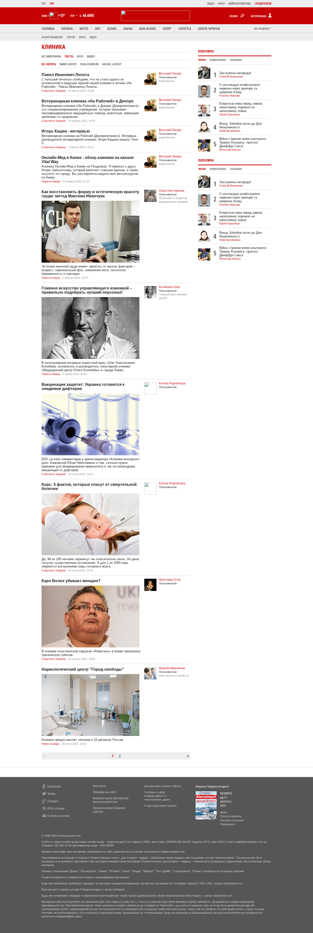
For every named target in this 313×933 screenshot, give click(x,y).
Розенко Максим (229, 95)
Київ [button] (44, 16)
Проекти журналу (231, 816)
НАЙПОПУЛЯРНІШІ (239, 3)
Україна (67, 28)
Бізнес (112, 28)
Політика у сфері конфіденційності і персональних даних (157, 796)
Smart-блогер (68, 64)
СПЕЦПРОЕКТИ (263, 3)
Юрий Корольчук (229, 114)
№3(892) (226, 793)
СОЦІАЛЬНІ (236, 59)
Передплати (227, 824)
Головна (48, 28)
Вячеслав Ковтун (230, 149)
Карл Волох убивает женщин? (71, 581)
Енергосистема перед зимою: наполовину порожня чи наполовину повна (241, 107)
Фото (82, 37)
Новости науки (51, 277)
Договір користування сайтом (162, 786)
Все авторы (49, 64)
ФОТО (221, 3)
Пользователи (89, 64)
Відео (93, 37)
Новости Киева (51, 181)
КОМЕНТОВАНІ (218, 59)
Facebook (54, 786)
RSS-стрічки (55, 808)
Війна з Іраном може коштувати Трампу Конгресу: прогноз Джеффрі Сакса (242, 142)
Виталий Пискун (170, 73)
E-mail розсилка (58, 816)
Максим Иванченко (172, 668)
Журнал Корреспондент (212, 786)
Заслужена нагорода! (235, 73)
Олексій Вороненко (231, 76)
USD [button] (72, 15)
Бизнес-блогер (111, 64)
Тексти (71, 37)
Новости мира (50, 743)
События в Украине (54, 90)
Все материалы (51, 56)
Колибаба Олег (169, 287)
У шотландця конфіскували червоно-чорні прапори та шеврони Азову (239, 88)
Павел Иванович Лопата (65, 75)
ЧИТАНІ (202, 59)
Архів (223, 812)
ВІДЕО (210, 3)
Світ (98, 28)
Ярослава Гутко (170, 579)
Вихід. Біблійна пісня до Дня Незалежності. (240, 125)
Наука (127, 28)
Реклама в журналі (231, 820)
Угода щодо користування (160, 805)
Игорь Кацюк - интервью (66, 131)
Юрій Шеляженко (229, 130)
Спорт (167, 28)
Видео (91, 56)
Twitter (51, 794)
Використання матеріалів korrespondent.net (110, 800)
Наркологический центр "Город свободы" (83, 669)
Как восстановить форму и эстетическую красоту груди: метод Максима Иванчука (90, 194)
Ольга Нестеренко (171, 190)
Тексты (69, 56)
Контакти (99, 786)
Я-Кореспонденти (52, 37)
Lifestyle (184, 28)
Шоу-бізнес (147, 28)
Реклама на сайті (105, 792)
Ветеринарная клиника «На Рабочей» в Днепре (88, 101)
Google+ (53, 801)
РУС (44, 3)
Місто (83, 28)
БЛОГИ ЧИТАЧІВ (209, 28)
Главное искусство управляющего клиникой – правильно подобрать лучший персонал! (87, 290)
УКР (52, 3)
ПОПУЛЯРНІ (206, 51)
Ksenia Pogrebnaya (172, 383)
